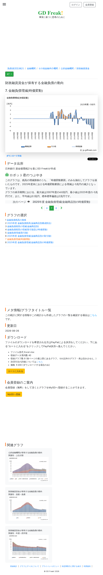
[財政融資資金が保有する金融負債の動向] (28, 547)
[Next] (61, 208)
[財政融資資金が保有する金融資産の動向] (28, 508)
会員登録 (89, 4)
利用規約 (87, 566)
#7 (8, 74)
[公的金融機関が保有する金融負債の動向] (28, 469)
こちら (93, 315)
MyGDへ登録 (14, 394)
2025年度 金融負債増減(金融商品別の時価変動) (30, 242)
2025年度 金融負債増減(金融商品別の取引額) (29, 236)
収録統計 (13, 566)
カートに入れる (15, 371)
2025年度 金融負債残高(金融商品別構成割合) (29, 223)
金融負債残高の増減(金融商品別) (23, 226)
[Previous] (42, 208)
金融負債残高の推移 (16, 220)
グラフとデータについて (29, 566)
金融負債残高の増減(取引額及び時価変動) (27, 229)
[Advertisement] (51, 40)
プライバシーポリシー (50, 566)
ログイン (75, 4)
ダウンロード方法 (13, 156)
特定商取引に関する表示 (71, 566)
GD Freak (50, 13)
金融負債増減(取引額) (17, 232)
